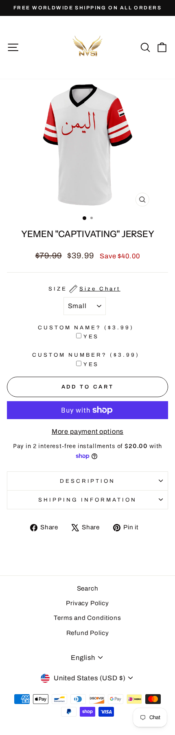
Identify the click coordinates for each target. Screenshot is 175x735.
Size (84, 289)
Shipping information (87, 500)
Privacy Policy (87, 603)
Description (88, 481)
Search (87, 588)
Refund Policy (87, 633)
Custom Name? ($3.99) (86, 327)
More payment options (88, 431)
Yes (91, 336)
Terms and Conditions (87, 618)
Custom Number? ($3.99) (85, 355)
